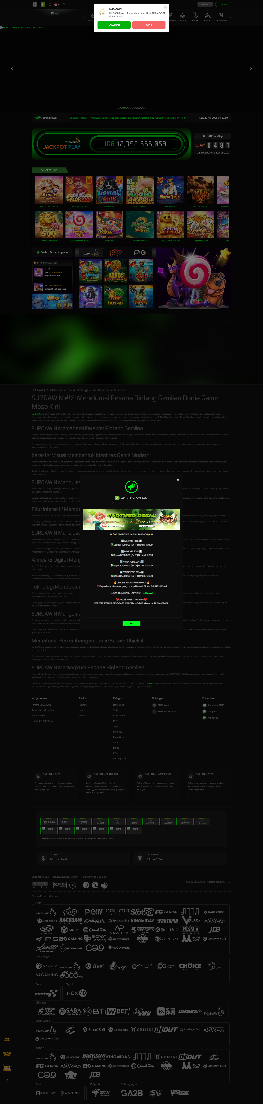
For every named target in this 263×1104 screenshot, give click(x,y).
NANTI (149, 24)
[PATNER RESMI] (131, 519)
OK (131, 623)
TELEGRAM (147, 592)
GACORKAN (114, 24)
